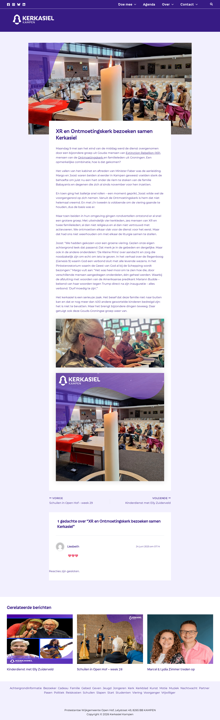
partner (204, 688)
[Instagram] (13, 4)
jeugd (107, 688)
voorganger (152, 692)
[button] (134, 4)
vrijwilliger (168, 692)
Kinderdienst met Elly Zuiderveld (30, 669)
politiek (59, 692)
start (110, 692)
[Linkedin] (23, 4)
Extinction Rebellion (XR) (143, 153)
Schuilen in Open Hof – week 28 (100, 669)
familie (75, 688)
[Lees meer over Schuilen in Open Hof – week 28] (110, 638)
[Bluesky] (18, 4)
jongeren (119, 688)
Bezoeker (49, 688)
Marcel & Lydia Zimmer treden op (171, 669)
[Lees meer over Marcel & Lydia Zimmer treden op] (180, 638)
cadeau (63, 688)
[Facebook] (8, 4)
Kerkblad (142, 688)
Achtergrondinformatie (26, 688)
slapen (101, 692)
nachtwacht (188, 688)
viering (137, 692)
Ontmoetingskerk (91, 157)
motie (163, 688)
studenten (123, 692)
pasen (48, 692)
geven (96, 688)
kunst (154, 688)
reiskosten (73, 692)
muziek (174, 688)
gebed (86, 688)
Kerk (131, 688)
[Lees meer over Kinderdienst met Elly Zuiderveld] (40, 638)
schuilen (89, 692)
